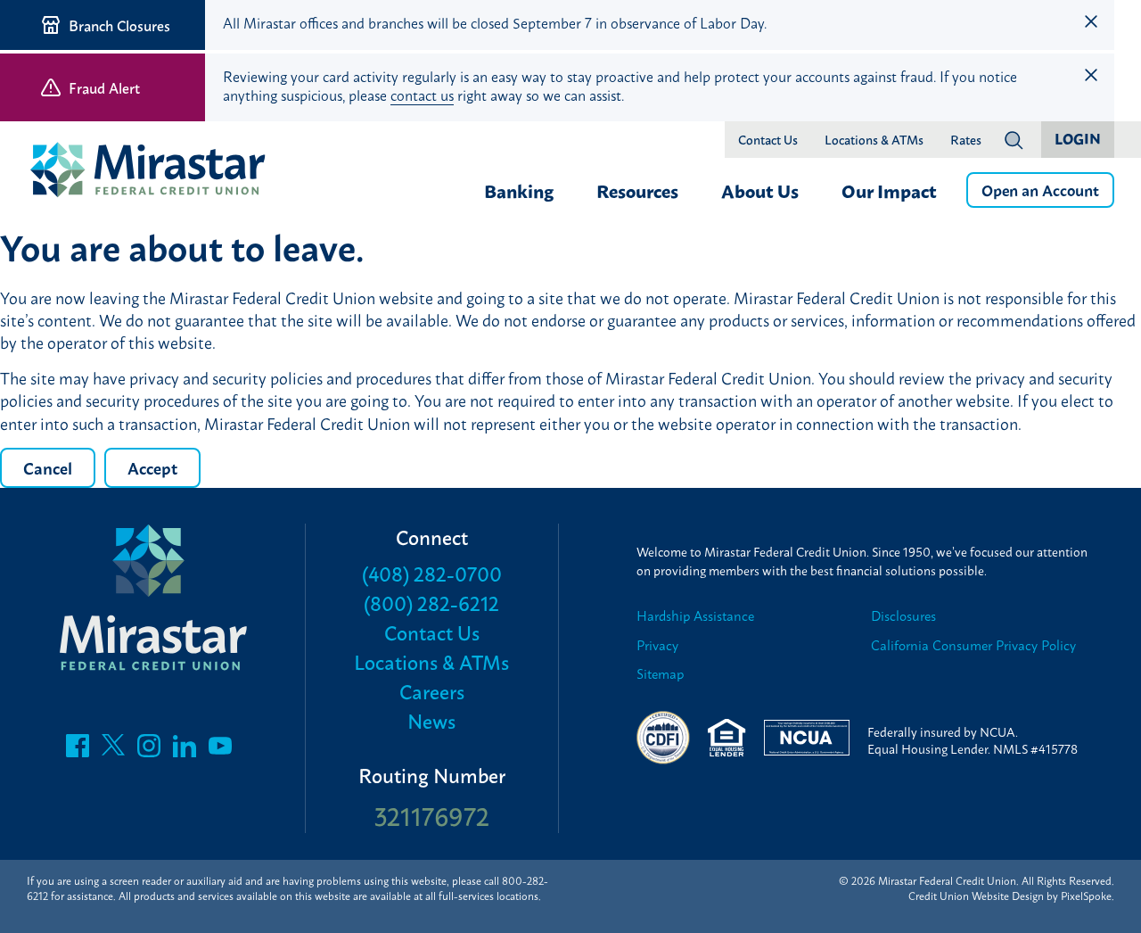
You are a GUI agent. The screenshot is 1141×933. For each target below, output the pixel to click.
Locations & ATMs (874, 140)
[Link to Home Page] (156, 171)
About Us (760, 190)
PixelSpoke (1086, 895)
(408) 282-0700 (432, 573)
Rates (965, 140)
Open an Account (1040, 190)
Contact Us (768, 140)
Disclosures (903, 616)
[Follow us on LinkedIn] (184, 750)
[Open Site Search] (1013, 140)
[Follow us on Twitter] (113, 750)
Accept (152, 467)
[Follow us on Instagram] (148, 750)
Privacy (657, 645)
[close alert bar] (1091, 21)
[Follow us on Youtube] (220, 750)
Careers (431, 691)
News (431, 720)
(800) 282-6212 (431, 602)
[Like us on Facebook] (77, 750)
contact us (422, 94)
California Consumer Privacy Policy (973, 645)
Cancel (47, 467)
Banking (519, 190)
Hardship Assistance (695, 616)
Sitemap (660, 674)
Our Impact (889, 190)
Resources (637, 190)
